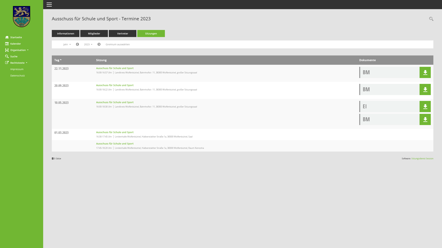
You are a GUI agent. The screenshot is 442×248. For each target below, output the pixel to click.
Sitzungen (151, 33)
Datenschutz (17, 75)
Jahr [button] (66, 44)
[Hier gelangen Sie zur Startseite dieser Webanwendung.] (21, 16)
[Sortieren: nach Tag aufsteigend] (60, 60)
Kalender (15, 43)
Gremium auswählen (118, 44)
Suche (13, 56)
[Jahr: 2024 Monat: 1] (99, 44)
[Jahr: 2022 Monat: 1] (77, 44)
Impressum (16, 69)
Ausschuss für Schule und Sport (115, 68)
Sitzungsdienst (422, 158)
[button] (21, 50)
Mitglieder (94, 33)
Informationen (65, 33)
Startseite (16, 37)
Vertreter (122, 33)
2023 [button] (87, 44)
